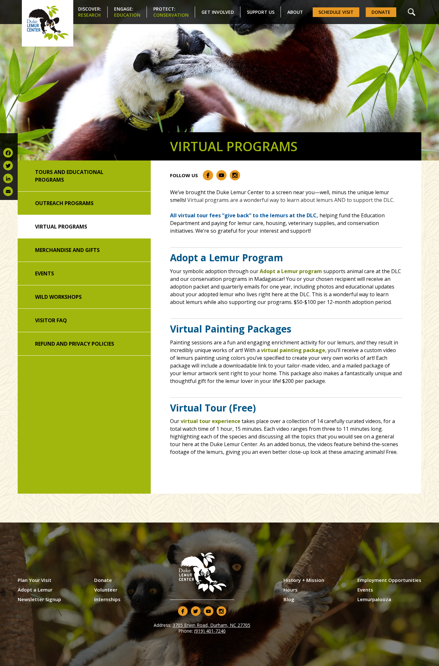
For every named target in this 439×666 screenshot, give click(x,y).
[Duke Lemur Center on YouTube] (221, 175)
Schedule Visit (336, 12)
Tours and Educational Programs (69, 176)
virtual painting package (293, 350)
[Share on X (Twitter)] (9, 166)
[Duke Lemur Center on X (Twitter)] (196, 611)
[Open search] (411, 12)
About (295, 12)
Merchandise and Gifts (67, 250)
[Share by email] (9, 191)
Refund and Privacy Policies (74, 343)
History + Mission (303, 580)
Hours (290, 589)
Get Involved (218, 12)
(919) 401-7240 (210, 631)
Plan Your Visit (34, 580)
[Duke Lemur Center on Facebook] (208, 175)
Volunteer (105, 589)
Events (44, 273)
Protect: (171, 12)
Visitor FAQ (51, 320)
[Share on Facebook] (9, 153)
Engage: (127, 12)
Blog (288, 599)
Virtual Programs (61, 226)
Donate (381, 12)
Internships (107, 599)
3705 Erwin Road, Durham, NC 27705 (211, 625)
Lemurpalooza (374, 599)
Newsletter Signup (39, 599)
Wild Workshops (58, 296)
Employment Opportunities (389, 580)
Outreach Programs (64, 203)
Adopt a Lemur (35, 589)
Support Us (260, 12)
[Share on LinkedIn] (9, 178)
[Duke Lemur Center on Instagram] (235, 175)
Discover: (89, 12)
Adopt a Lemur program (291, 271)
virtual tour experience (210, 421)
